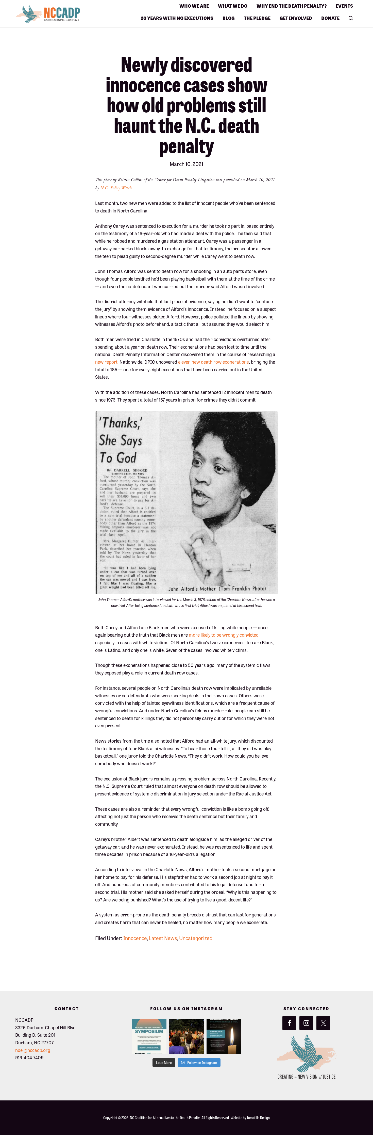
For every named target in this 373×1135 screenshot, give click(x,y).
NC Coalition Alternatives (66, 14)
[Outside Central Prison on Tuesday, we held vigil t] (186, 1036)
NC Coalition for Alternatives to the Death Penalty (165, 1118)
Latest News (163, 938)
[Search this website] (351, 14)
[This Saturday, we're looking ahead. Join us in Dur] (149, 1036)
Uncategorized (195, 938)
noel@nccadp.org (32, 1050)
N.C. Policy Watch (116, 188)
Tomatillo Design (258, 1118)
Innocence (135, 938)
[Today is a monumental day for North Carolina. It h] (224, 1036)
